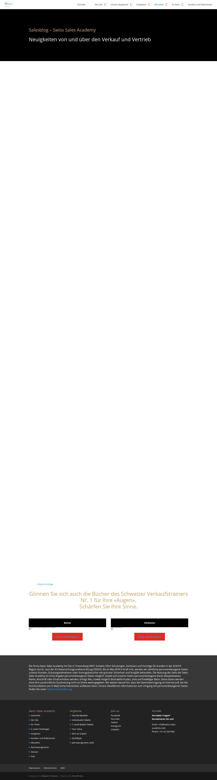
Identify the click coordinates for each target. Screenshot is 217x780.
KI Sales (176, 4)
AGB (62, 768)
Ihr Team (35, 724)
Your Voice (77, 729)
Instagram (116, 726)
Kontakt (81, 4)
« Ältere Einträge (45, 584)
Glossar (34, 751)
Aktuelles (159, 4)
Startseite (35, 715)
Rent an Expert (79, 733)
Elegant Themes (50, 776)
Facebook (115, 715)
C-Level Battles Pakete (82, 724)
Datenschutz (50, 768)
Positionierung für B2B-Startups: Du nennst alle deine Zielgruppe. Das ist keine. (107, 425)
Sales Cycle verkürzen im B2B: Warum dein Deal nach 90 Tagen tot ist (108, 172)
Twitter (114, 722)
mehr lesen (47, 188)
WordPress (77, 776)
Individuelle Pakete (81, 720)
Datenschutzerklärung (59, 689)
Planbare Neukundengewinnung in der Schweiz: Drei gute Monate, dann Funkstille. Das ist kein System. (108, 298)
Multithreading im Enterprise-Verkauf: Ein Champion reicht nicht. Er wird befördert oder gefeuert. (106, 468)
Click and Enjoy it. (67, 637)
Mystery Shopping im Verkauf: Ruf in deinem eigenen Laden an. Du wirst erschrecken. (108, 214)
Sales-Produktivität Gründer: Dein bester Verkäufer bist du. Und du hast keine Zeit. (108, 552)
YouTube (115, 719)
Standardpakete (80, 715)
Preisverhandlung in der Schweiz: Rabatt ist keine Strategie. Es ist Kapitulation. (106, 341)
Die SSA (98, 4)
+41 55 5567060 (167, 731)
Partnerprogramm (40, 747)
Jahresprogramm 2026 (83, 742)
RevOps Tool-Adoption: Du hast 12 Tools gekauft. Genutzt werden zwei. (107, 383)
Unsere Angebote (119, 4)
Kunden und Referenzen (200, 4)
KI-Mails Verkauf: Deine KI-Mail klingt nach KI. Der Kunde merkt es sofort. (107, 510)
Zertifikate (77, 738)
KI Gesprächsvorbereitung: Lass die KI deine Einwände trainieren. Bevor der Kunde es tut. (106, 256)
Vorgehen (141, 4)
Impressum (34, 768)
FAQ (33, 756)
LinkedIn (115, 729)
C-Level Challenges (40, 729)
